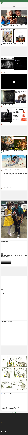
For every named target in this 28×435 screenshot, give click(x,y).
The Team (2, 423)
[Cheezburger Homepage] (14, 432)
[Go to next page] (15, 412)
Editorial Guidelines (3, 425)
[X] (26, 3)
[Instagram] (23, 3)
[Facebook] (25, 3)
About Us (2, 424)
